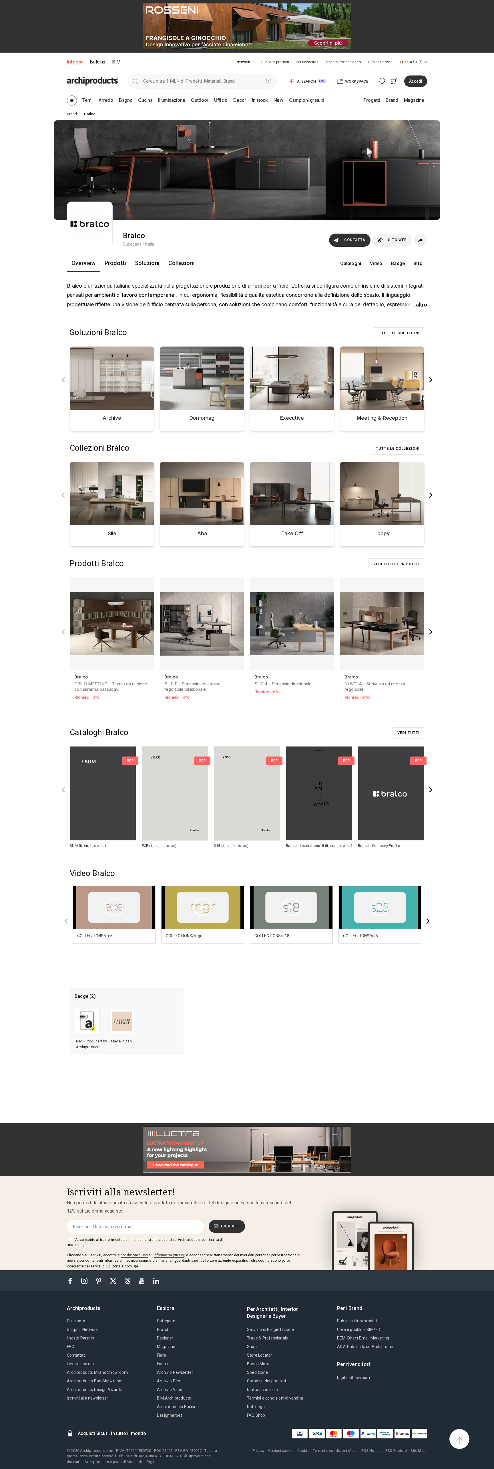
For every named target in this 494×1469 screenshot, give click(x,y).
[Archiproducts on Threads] (128, 1280)
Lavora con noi (80, 1363)
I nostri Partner (80, 1338)
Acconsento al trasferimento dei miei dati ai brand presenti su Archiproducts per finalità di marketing (145, 1242)
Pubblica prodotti (275, 62)
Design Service (380, 62)
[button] (245, 62)
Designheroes (169, 1415)
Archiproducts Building (178, 1406)
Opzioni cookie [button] (280, 1450)
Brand (162, 1329)
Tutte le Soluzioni (399, 333)
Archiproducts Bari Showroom (95, 1381)
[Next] (431, 379)
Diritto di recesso (262, 1389)
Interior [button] (75, 62)
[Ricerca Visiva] (269, 81)
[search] (135, 81)
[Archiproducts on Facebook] (72, 1280)
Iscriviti (230, 1226)
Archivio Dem (169, 1381)
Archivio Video (170, 1389)
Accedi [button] (415, 81)
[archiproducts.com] (92, 80)
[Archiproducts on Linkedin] (156, 1280)
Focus (162, 1363)
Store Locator (259, 1355)
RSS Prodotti (396, 1450)
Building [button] (97, 62)
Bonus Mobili (258, 1363)
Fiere (161, 1355)
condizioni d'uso (134, 1255)
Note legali (256, 1406)
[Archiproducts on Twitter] (114, 1280)
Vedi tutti (408, 732)
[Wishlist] (382, 81)
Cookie (303, 1450)
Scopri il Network (82, 1329)
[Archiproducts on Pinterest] (99, 1280)
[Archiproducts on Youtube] (142, 1280)
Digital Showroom (353, 1377)
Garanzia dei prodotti (266, 1381)
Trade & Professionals (343, 62)
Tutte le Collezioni (398, 448)
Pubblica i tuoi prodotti (358, 1321)
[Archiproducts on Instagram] (85, 1280)
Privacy (258, 1450)
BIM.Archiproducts (174, 1398)
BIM (116, 62)
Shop (252, 1346)
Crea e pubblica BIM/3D (358, 1329)
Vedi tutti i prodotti (396, 564)
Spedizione (257, 1372)
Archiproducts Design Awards (94, 1389)
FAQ (71, 1346)
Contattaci (76, 1355)
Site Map (418, 1450)
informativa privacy (169, 1255)
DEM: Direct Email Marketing (363, 1338)
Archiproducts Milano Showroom (97, 1372)
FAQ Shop (256, 1415)
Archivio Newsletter (175, 1372)
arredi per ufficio (268, 286)
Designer (165, 1338)
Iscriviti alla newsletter (87, 1398)
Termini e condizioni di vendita (275, 1398)
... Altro (419, 305)
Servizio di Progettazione (270, 1329)
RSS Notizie (371, 1450)
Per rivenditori (307, 62)
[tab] (253, 62)
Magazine (166, 1346)
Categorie (166, 1321)
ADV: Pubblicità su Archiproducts (367, 1346)
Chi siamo (76, 1321)
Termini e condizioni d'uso (335, 1450)
